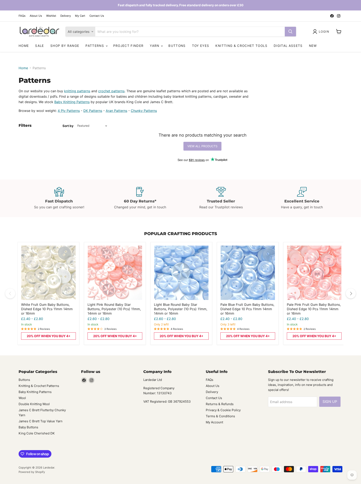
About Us (36, 15)
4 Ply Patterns (69, 111)
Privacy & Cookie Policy (223, 410)
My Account (214, 422)
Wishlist (51, 15)
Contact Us (96, 15)
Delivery (65, 15)
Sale (39, 46)
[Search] (290, 31)
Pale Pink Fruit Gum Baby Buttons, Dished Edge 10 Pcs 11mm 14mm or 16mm (314, 308)
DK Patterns (92, 111)
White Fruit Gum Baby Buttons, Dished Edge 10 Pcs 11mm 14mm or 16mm (47, 308)
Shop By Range (64, 46)
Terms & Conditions (220, 416)
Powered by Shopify (32, 472)
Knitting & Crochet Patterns (39, 386)
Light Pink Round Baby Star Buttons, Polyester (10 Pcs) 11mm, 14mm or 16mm (114, 308)
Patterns (95, 46)
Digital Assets (288, 46)
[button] (322, 31)
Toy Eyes (200, 46)
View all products (202, 146)
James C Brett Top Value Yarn (40, 421)
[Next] (351, 293)
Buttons (177, 46)
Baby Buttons (28, 427)
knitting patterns (77, 91)
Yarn (155, 46)
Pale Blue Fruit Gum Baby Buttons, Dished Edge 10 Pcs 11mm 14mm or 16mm (247, 308)
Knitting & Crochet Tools (241, 46)
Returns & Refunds (220, 404)
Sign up (330, 401)
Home (24, 46)
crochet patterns (111, 91)
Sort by (68, 126)
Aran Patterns (116, 111)
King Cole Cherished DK (37, 433)
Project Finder (128, 46)
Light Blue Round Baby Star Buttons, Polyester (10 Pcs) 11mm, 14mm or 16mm (180, 308)
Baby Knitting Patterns (72, 102)
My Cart (80, 15)
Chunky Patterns (144, 111)
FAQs (22, 15)
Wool (22, 398)
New (313, 46)
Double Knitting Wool (34, 404)
